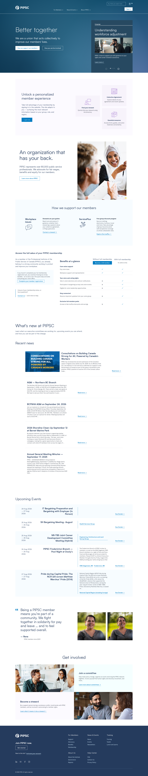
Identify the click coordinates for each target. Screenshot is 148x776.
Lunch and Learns (112, 744)
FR (132, 3)
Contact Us (90, 760)
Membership (72, 747)
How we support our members (28, 48)
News (89, 739)
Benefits (70, 744)
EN (130, 3)
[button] (118, 69)
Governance (72, 760)
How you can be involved (53, 48)
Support (70, 739)
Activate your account (33, 753)
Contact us (21, 296)
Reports (70, 762)
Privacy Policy (91, 762)
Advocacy (71, 742)
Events (89, 742)
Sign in (128, 9)
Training (109, 739)
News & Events (71, 10)
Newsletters (91, 744)
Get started (21, 748)
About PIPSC (85, 10)
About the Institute (74, 757)
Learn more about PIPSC (30, 178)
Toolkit (109, 742)
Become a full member (102, 263)
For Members (58, 10)
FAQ (88, 757)
